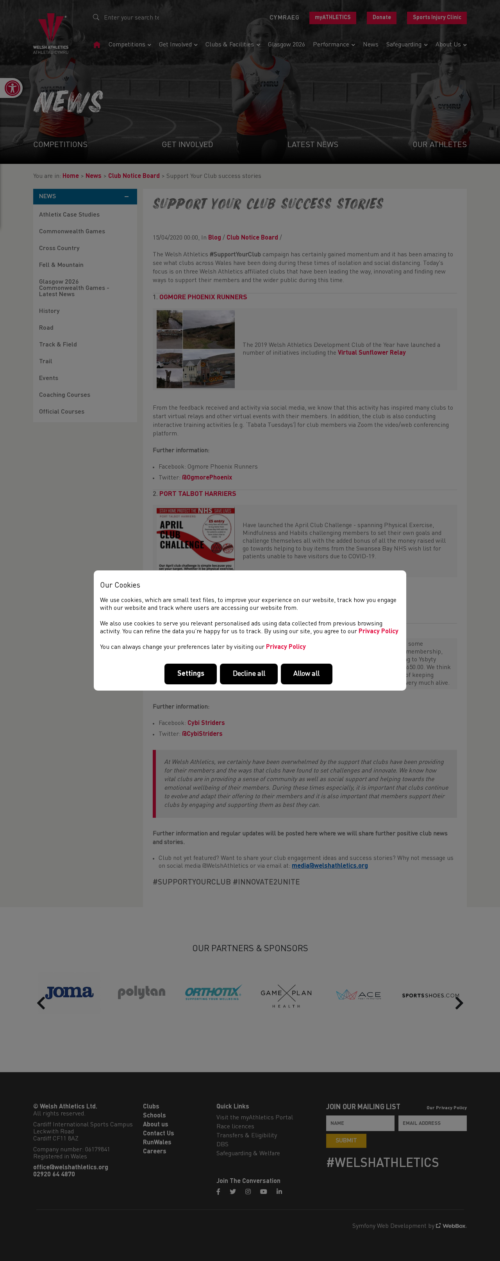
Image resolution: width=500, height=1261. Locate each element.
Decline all (249, 673)
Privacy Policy (378, 632)
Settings (190, 673)
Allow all (306, 673)
